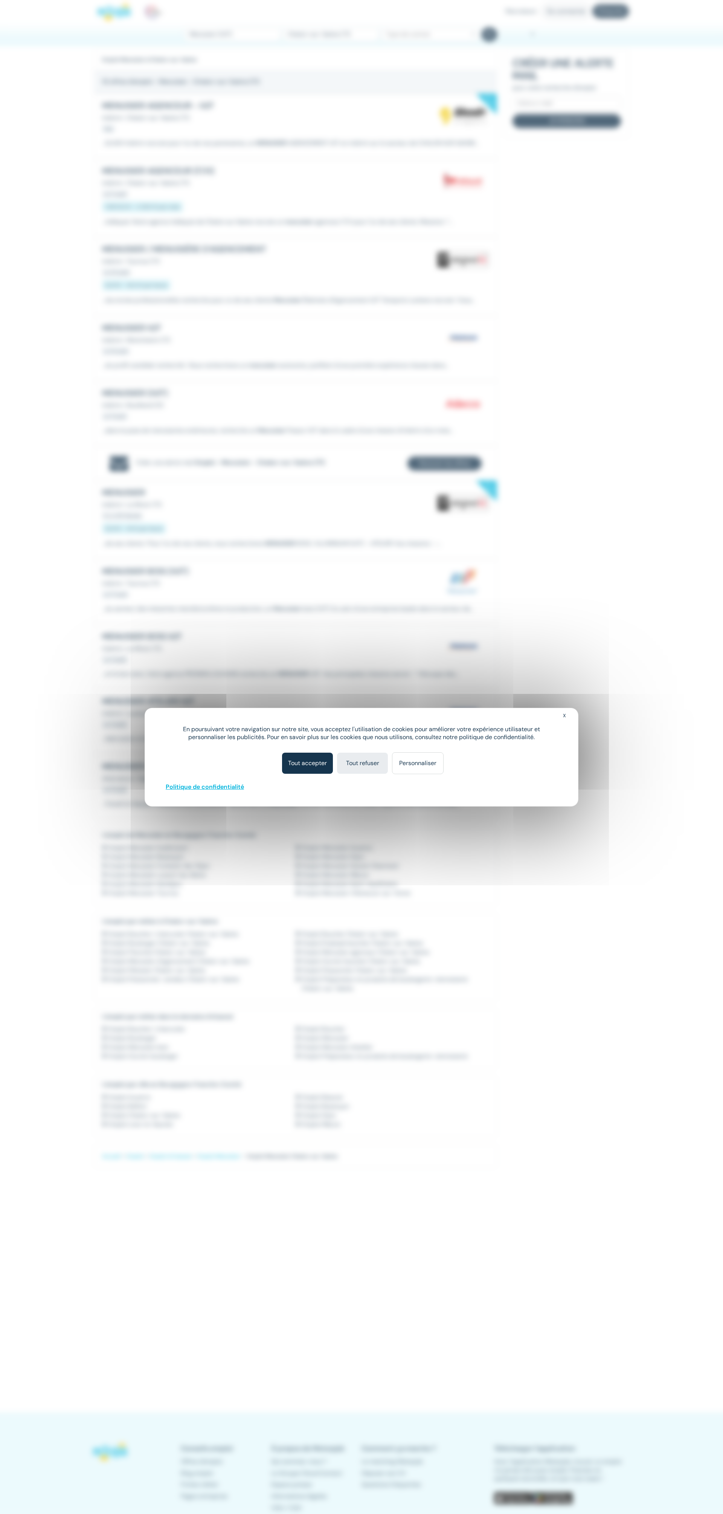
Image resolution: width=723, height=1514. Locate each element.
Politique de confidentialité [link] (205, 787)
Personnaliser (417, 763)
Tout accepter (307, 763)
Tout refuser (362, 763)
